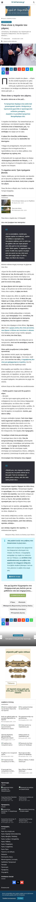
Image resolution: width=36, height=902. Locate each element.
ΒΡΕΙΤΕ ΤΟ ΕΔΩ (15, 576)
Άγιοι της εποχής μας (8, 831)
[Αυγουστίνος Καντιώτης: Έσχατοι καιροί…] (27, 813)
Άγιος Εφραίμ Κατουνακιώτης (11, 834)
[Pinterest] (19, 69)
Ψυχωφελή (4, 872)
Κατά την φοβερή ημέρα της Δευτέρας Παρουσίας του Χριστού (9, 718)
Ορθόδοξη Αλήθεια (11, 18)
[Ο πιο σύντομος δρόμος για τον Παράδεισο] (6, 203)
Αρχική (4, 18)
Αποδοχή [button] (20, 898)
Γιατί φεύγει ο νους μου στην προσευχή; (18, 639)
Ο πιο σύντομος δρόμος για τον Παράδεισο (23, 201)
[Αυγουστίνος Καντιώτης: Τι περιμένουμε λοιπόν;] (9, 813)
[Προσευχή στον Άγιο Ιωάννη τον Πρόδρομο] (27, 746)
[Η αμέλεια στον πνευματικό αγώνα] (9, 746)
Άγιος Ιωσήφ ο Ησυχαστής (10, 839)
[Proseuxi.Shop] (18, 11)
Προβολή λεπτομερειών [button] (9, 898)
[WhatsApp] (31, 69)
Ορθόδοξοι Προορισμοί (8, 862)
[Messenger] (27, 69)
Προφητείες (4, 870)
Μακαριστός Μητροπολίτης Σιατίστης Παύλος (18, 605)
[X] (7, 69)
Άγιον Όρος (5, 849)
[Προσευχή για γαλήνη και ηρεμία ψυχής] (27, 791)
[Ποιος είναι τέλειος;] (6, 210)
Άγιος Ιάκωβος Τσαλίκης (9, 836)
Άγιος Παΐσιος (5, 841)
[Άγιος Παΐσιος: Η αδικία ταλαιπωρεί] (27, 763)
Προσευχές (4, 867)
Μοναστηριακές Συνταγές (9, 859)
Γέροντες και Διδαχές (8, 852)
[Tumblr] (15, 69)
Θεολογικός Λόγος (7, 857)
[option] (18, 637)
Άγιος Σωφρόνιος (7, 846)
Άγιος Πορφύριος (7, 844)
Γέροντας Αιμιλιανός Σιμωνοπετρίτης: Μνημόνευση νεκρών (7, 736)
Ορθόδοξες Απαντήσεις (18, 609)
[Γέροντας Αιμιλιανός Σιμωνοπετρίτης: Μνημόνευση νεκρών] (9, 728)
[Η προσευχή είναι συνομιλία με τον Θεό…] (9, 763)
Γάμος (13, 602)
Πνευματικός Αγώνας (18, 613)
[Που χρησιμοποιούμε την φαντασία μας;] (27, 710)
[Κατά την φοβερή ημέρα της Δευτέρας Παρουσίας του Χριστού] (9, 710)
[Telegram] (3, 72)
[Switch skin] (34, 3)
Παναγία (4, 864)
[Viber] (7, 72)
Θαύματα (4, 854)
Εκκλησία (22, 602)
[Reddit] (23, 69)
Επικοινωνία (5, 887)
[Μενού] (2, 3)
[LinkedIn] (11, 69)
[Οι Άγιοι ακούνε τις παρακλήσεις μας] (27, 728)
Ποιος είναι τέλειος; (17, 208)
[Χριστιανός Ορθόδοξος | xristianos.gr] (18, 2)
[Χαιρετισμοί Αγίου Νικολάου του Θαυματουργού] (9, 791)
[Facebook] (3, 69)
